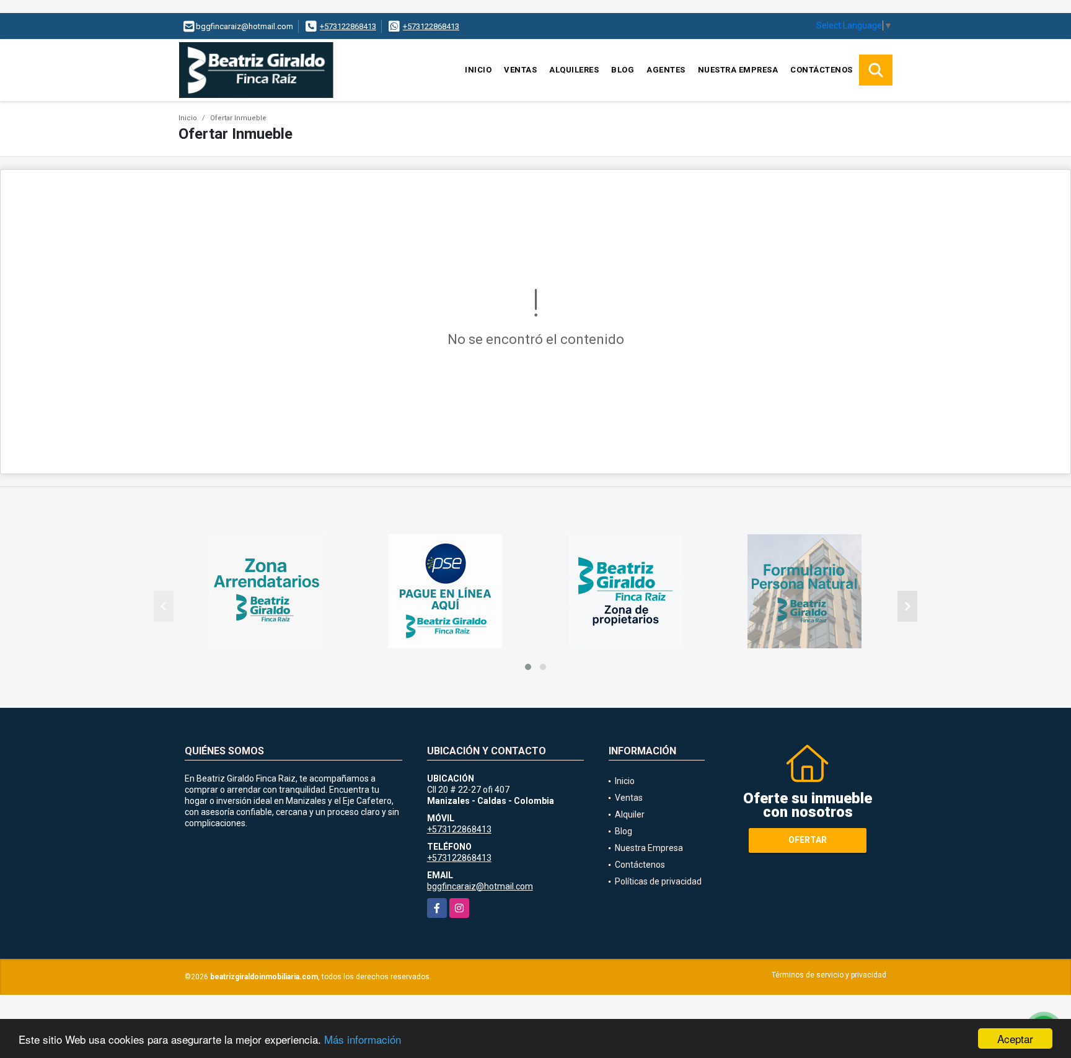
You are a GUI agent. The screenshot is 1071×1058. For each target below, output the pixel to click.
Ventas (520, 69)
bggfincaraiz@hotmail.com (480, 886)
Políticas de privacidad (658, 881)
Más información (362, 1039)
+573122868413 (348, 26)
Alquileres (574, 69)
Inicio (478, 69)
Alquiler (630, 814)
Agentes (665, 69)
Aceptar (1015, 1038)
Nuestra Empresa (738, 69)
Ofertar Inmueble (238, 118)
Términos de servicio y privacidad (829, 975)
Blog (622, 69)
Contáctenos (821, 69)
